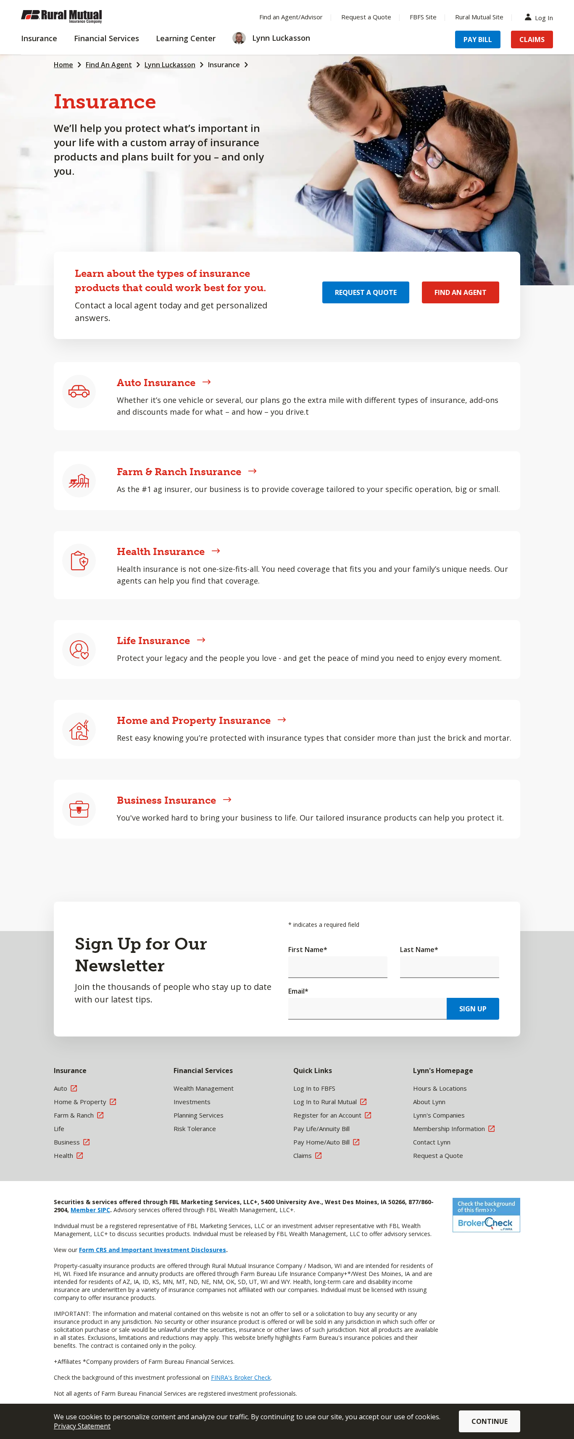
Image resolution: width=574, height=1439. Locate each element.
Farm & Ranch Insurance (179, 472)
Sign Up (473, 1008)
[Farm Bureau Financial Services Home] (75, 17)
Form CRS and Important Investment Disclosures (152, 1250)
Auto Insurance (156, 382)
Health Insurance (161, 551)
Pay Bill (477, 39)
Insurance (224, 64)
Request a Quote (366, 17)
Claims (532, 39)
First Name (307, 949)
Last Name (419, 949)
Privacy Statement (82, 1426)
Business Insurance (166, 800)
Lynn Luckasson (170, 64)
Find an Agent (460, 292)
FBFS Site (423, 17)
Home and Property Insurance (194, 720)
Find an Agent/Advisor (291, 17)
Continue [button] (489, 1421)
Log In (544, 17)
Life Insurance (153, 640)
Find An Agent (109, 64)
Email (298, 991)
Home (63, 64)
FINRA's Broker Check (241, 1377)
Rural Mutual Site (479, 17)
